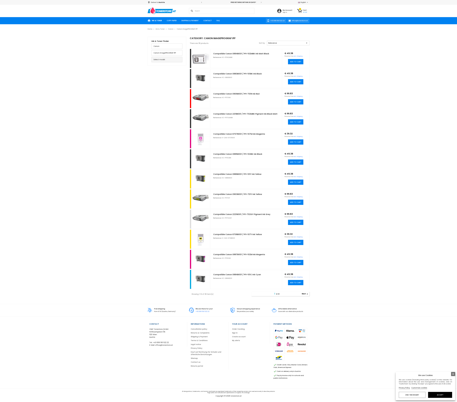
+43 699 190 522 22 (202, 311)
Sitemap (194, 358)
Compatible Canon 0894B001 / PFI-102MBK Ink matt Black (241, 53)
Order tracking (238, 329)
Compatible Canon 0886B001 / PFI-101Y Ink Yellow (237, 174)
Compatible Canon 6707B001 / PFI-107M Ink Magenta (239, 134)
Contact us (195, 362)
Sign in (235, 333)
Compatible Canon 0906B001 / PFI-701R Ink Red (236, 93)
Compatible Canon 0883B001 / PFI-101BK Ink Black (237, 73)
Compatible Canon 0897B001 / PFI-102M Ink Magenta (239, 254)
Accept (440, 395)
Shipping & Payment (190, 20)
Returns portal (197, 366)
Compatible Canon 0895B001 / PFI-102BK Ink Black (237, 154)
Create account (239, 337)
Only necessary (412, 395)
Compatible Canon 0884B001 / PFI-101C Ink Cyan (237, 274)
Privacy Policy (196, 348)
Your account (240, 324)
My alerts (236, 340)
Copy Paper (172, 20)
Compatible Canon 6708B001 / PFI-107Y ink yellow (237, 234)
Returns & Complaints (200, 333)
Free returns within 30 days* (231, 2)
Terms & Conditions (199, 340)
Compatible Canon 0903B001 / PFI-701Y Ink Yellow (237, 194)
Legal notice (196, 344)
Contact (207, 20)
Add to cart (295, 61)
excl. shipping (298, 56)
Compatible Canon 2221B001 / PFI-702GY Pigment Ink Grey (241, 214)
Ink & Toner (157, 20)
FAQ (218, 20)
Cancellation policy (199, 329)
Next (305, 294)
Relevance (288, 43)
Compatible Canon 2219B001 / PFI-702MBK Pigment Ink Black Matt (245, 114)
